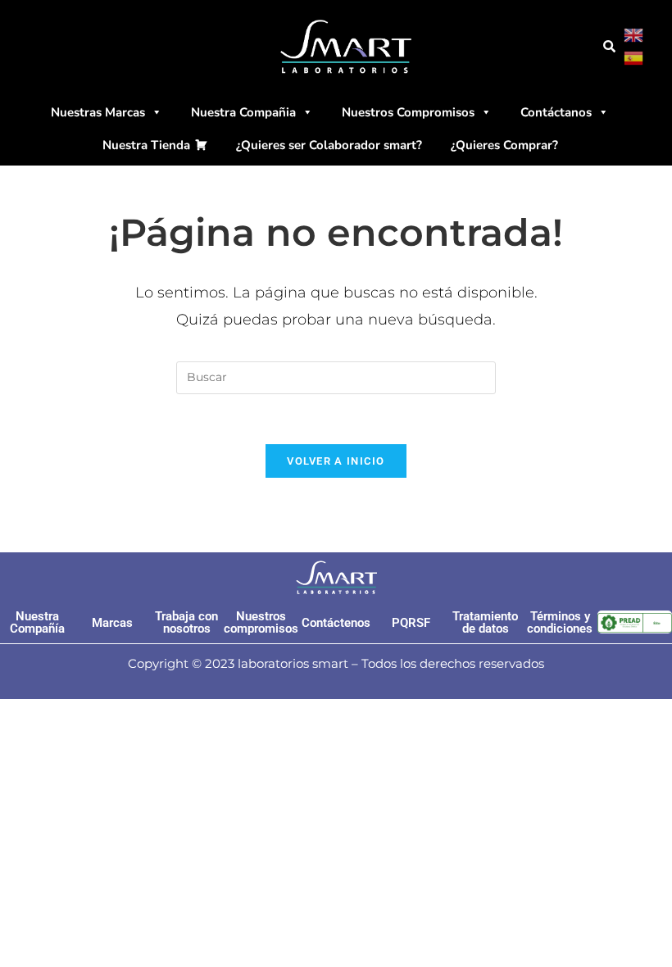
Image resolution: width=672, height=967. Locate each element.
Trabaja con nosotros (186, 622)
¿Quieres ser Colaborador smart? (329, 145)
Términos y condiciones (560, 622)
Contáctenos (336, 622)
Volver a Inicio (336, 461)
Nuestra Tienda (146, 145)
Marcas (112, 622)
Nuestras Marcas (98, 112)
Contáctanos (556, 112)
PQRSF (411, 622)
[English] (634, 34)
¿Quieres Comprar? (504, 145)
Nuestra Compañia (243, 112)
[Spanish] (634, 57)
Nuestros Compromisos (408, 112)
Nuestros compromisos (261, 622)
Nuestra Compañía (37, 622)
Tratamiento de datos (485, 622)
